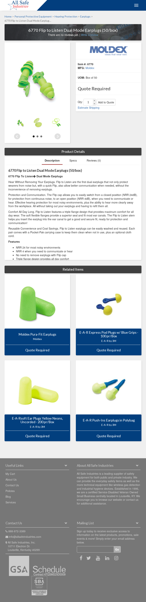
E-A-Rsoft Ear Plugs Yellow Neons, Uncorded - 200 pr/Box (37, 420)
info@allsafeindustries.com (25, 537)
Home (8, 16)
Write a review (89, 35)
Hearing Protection (66, 16)
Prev (17, 136)
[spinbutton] (88, 102)
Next (58, 136)
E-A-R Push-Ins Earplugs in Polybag (109, 420)
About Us (11, 479)
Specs (73, 160)
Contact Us (12, 485)
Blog (8, 496)
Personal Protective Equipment (33, 16)
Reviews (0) (94, 160)
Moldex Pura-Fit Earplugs (37, 334)
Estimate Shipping (88, 107)
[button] (94, 100)
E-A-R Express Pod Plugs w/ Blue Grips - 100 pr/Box (108, 334)
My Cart (10, 474)
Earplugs (85, 16)
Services (11, 502)
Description (52, 160)
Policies (10, 491)
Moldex (90, 68)
